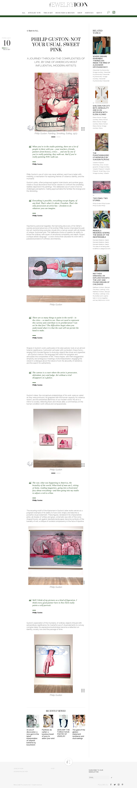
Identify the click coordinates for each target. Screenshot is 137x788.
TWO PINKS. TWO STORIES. (100, 199)
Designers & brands (65, 13)
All (23, 13)
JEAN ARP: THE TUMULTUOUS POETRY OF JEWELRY (63, 733)
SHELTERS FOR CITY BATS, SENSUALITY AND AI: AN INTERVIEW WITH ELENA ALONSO (101, 110)
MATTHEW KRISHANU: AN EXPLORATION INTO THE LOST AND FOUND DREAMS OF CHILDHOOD (101, 279)
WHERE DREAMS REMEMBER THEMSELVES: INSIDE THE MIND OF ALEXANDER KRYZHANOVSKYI (101, 61)
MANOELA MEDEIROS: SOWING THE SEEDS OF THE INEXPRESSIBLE (101, 234)
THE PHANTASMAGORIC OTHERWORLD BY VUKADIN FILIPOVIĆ (101, 156)
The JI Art (48, 13)
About (99, 13)
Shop (79, 13)
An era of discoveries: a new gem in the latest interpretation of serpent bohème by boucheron (33, 737)
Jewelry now (34, 13)
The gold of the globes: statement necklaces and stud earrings (78, 734)
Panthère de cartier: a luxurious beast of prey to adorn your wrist (48, 734)
